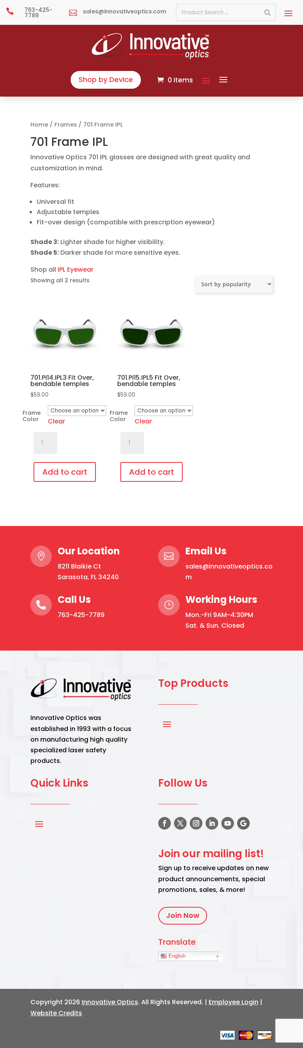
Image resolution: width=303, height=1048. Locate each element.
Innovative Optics (110, 1002)
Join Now (182, 915)
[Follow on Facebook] (164, 823)
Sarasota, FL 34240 (88, 577)
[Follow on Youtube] (227, 823)
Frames (65, 125)
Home (39, 125)
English (176, 956)
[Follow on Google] (243, 823)
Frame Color (31, 416)
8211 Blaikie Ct (79, 566)
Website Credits (56, 1013)
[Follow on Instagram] (196, 823)
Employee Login (233, 1002)
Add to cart (64, 471)
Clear (56, 421)
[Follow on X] (180, 823)
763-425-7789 (81, 614)
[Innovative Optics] (151, 57)
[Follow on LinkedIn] (212, 823)
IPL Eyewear (76, 269)
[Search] (267, 12)
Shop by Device (106, 79)
